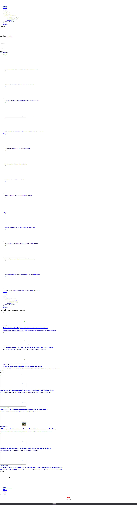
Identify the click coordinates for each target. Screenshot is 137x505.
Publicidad (4, 23)
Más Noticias (2, 370)
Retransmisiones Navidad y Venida (13, 17)
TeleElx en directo (8, 14)
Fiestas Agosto (5, 24)
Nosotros (4, 487)
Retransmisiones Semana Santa (12, 19)
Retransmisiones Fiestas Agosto (12, 18)
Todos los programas (10, 20)
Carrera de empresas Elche (7, 488)
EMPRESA (5, 8)
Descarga (4, 52)
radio (11, 36)
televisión (8, 36)
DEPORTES (5, 7)
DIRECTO (4, 13)
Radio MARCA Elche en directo (10, 15)
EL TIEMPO (5, 9)
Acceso (4, 489)
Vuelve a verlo (7, 16)
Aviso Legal (5, 490)
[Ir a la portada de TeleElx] (7, 41)
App (3, 22)
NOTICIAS (5, 6)
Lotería (6, 12)
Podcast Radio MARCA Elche (10, 21)
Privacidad (4, 491)
